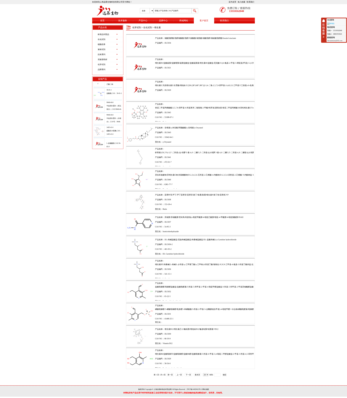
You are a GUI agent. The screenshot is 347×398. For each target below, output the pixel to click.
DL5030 (168, 334)
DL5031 (168, 314)
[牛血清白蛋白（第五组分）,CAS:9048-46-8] (99, 97)
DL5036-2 (169, 244)
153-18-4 (167, 204)
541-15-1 (167, 274)
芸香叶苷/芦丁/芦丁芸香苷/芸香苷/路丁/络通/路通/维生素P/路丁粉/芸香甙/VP (197, 195)
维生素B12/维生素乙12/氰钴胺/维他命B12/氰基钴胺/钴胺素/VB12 (191, 329)
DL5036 (168, 269)
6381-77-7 (168, 184)
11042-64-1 (168, 137)
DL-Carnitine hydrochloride (173, 254)
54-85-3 (167, 227)
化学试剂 (101, 64)
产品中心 (143, 20)
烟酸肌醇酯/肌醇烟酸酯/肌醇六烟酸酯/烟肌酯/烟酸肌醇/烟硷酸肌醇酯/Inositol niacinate (200, 38)
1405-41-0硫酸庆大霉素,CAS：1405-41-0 (114, 122)
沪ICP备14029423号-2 (194, 389)
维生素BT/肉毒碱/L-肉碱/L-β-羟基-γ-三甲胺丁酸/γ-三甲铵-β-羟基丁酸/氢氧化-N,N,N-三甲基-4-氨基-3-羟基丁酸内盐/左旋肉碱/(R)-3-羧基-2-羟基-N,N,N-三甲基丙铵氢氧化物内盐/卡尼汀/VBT (233, 264)
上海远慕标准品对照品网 (163, 389)
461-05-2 (167, 249)
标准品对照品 (103, 34)
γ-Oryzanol (167, 142)
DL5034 (168, 43)
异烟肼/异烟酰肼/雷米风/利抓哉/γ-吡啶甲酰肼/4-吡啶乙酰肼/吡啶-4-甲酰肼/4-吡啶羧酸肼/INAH (204, 217)
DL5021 (168, 68)
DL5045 (168, 113)
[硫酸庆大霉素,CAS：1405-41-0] (99, 122)
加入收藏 (241, 2)
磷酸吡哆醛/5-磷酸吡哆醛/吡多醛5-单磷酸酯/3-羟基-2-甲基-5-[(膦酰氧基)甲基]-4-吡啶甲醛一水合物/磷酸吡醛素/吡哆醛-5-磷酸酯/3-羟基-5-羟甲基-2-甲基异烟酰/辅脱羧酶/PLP (227, 309)
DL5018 (168, 90)
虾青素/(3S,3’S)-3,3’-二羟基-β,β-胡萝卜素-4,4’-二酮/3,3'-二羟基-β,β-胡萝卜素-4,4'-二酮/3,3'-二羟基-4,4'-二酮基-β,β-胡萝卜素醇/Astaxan (210, 153)
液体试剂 (101, 49)
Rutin (165, 209)
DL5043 (168, 132)
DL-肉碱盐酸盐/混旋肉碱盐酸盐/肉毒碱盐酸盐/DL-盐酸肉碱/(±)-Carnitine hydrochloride (200, 240)
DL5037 (168, 222)
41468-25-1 (168, 319)
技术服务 (122, 20)
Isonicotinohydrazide (171, 231)
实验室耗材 (102, 59)
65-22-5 (167, 296)
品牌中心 (163, 20)
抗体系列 (101, 54)
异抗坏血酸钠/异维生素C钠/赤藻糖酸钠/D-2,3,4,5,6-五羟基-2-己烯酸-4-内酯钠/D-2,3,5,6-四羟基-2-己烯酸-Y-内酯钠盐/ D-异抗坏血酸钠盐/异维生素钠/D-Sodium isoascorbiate (226, 175)
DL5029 (168, 359)
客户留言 (204, 20)
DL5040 (168, 180)
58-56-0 (167, 363)
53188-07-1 (168, 117)
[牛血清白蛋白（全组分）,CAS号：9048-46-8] (99, 110)
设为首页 (232, 2)
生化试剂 (101, 39)
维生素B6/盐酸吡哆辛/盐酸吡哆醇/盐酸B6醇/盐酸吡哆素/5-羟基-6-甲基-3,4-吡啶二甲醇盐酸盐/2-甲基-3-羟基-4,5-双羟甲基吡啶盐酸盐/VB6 (212, 354)
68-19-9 (167, 339)
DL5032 (168, 292)
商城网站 (183, 20)
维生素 (157, 27)
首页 (102, 20)
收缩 (324, 29)
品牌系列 (101, 70)
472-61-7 (167, 162)
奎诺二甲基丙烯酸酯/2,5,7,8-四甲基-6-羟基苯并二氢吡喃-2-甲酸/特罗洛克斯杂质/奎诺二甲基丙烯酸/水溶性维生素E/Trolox (206, 108)
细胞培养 (101, 44)
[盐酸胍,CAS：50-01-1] (99, 85)
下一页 (188, 375)
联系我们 (250, 2)
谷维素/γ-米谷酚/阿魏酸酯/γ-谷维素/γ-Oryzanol (184, 128)
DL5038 (168, 200)
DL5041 (168, 157)
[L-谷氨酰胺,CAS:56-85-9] (99, 135)
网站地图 (205, 389)
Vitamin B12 (167, 343)
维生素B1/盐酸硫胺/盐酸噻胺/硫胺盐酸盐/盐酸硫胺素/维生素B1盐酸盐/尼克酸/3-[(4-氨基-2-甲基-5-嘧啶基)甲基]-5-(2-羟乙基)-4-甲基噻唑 (212, 63)
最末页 (197, 375)
